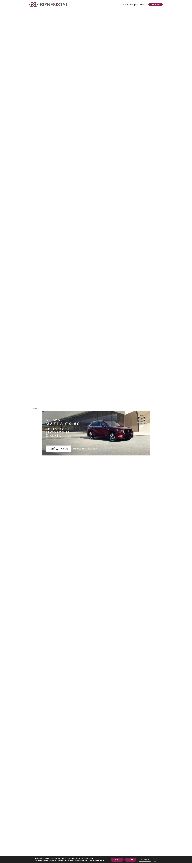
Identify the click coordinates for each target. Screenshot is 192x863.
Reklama (49, 849)
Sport (77, 11)
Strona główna (33, 55)
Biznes (41, 11)
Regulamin (139, 849)
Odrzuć (130, 859)
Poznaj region (105, 11)
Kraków (157, 11)
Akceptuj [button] (117, 859)
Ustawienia (145, 859)
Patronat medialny (115, 849)
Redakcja (69, 849)
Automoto (142, 11)
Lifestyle (65, 11)
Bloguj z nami (90, 849)
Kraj (31, 11)
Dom (131, 11)
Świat (52, 11)
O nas (31, 849)
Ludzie (120, 11)
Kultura (89, 11)
